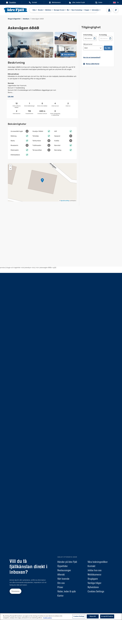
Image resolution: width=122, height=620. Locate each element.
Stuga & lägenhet (14, 19)
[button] (42, 180)
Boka (34, 10)
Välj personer (87, 44)
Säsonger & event (59, 10)
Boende (40, 10)
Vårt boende (63, 578)
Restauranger (64, 570)
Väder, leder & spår (66, 591)
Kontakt (91, 566)
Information (95, 10)
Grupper (86, 10)
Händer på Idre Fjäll (67, 561)
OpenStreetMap (65, 200)
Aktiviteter (48, 10)
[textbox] (42, 80)
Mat (68, 10)
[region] (61, 616)
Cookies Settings (96, 591)
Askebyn (26, 19)
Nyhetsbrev (93, 587)
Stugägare (93, 578)
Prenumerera (15, 591)
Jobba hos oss (94, 570)
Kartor (60, 595)
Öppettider (62, 566)
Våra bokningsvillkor (98, 561)
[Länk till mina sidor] (109, 10)
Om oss (61, 583)
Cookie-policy (47, 618)
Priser (60, 587)
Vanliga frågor (94, 583)
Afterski (61, 574)
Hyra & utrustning (76, 10)
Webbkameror (94, 574)
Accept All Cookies (107, 616)
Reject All (93, 616)
